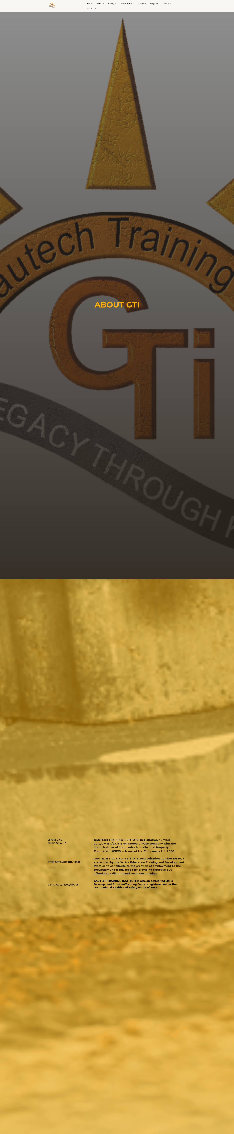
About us (91, 8)
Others (165, 3)
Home (90, 3)
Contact (142, 3)
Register (154, 3)
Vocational (126, 3)
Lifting (111, 3)
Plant (99, 3)
